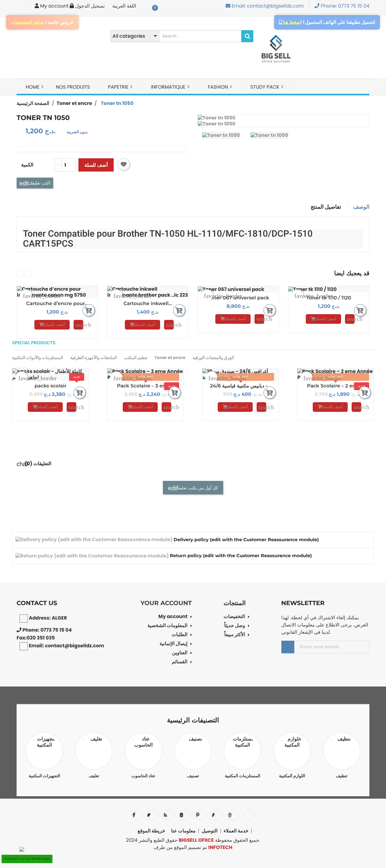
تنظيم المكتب (135, 358)
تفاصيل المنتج (326, 207)
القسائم (180, 662)
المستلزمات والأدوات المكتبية (37, 358)
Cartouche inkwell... (148, 304)
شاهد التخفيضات (27, 22)
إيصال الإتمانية (174, 644)
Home (33, 87)
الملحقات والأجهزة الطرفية (93, 358)
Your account (166, 603)
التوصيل (210, 831)
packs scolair (51, 386)
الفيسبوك (136, 815)
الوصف (361, 207)
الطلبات (180, 635)
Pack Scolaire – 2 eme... (335, 386)
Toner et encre (169, 358)
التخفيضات (234, 617)
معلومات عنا (183, 831)
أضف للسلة (96, 165)
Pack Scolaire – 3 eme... (145, 386)
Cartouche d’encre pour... (57, 304)
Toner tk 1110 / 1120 (328, 298)
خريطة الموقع (151, 831)
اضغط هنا (292, 22)
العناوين (180, 653)
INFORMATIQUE (169, 87)
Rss (168, 815)
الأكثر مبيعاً (234, 635)
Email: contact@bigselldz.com (267, 5)
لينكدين (249, 815)
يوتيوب (184, 815)
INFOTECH (220, 847)
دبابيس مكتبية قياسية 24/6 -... (240, 386)
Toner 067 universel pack (238, 298)
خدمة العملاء (236, 831)
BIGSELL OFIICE (196, 840)
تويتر (152, 815)
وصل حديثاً (234, 626)
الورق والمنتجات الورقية (213, 358)
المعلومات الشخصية (167, 626)
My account (173, 617)
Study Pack (265, 87)
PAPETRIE (119, 87)
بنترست (201, 815)
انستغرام (233, 815)
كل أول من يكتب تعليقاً (197, 488)
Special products (33, 343)
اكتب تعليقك (38, 183)
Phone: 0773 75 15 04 (344, 5)
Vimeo (217, 815)
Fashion (218, 87)
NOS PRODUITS (73, 87)
